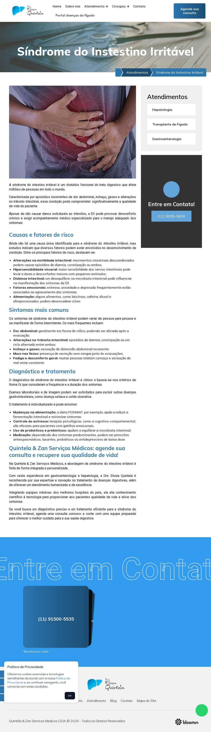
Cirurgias (119, 6)
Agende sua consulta (190, 11)
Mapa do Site (146, 701)
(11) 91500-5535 (56, 619)
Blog (113, 701)
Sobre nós (72, 6)
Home (57, 6)
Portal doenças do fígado (75, 15)
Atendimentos (137, 72)
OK (70, 695)
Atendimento (94, 6)
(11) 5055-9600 (171, 216)
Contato (139, 6)
